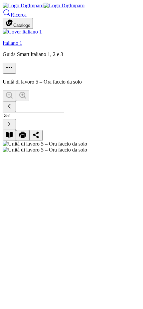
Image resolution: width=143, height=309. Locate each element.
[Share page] (36, 135)
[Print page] (22, 135)
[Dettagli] (9, 68)
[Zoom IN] (22, 95)
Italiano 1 (12, 43)
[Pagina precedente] (9, 106)
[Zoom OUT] (9, 95)
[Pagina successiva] (9, 124)
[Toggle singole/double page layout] (9, 135)
